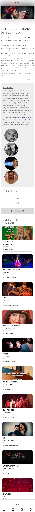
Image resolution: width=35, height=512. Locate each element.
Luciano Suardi (8, 95)
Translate (29, 79)
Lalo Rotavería (12, 98)
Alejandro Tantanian (9, 107)
